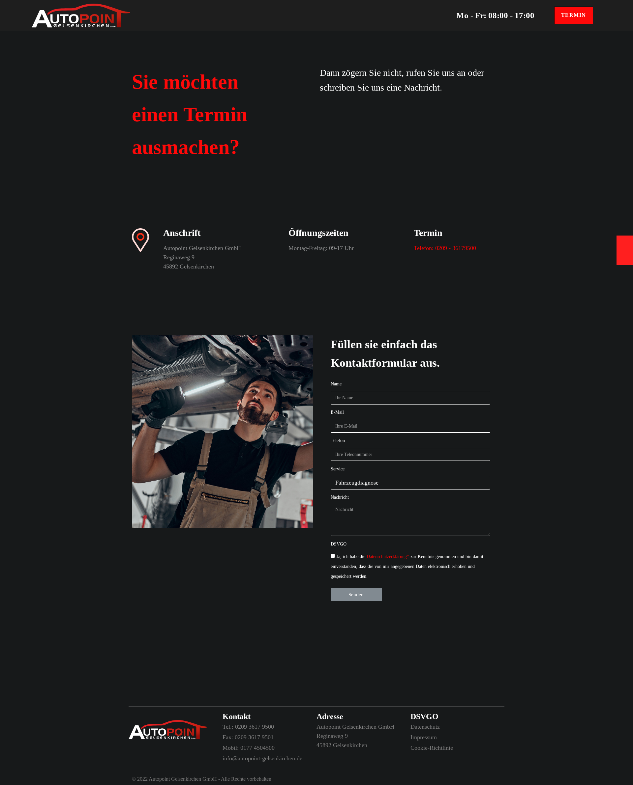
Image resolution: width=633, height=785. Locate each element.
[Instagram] (132, 759)
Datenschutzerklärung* (388, 556)
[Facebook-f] (145, 759)
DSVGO (339, 544)
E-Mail (337, 412)
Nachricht (340, 497)
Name (336, 383)
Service (338, 468)
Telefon (338, 440)
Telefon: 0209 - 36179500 (445, 248)
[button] (573, 15)
